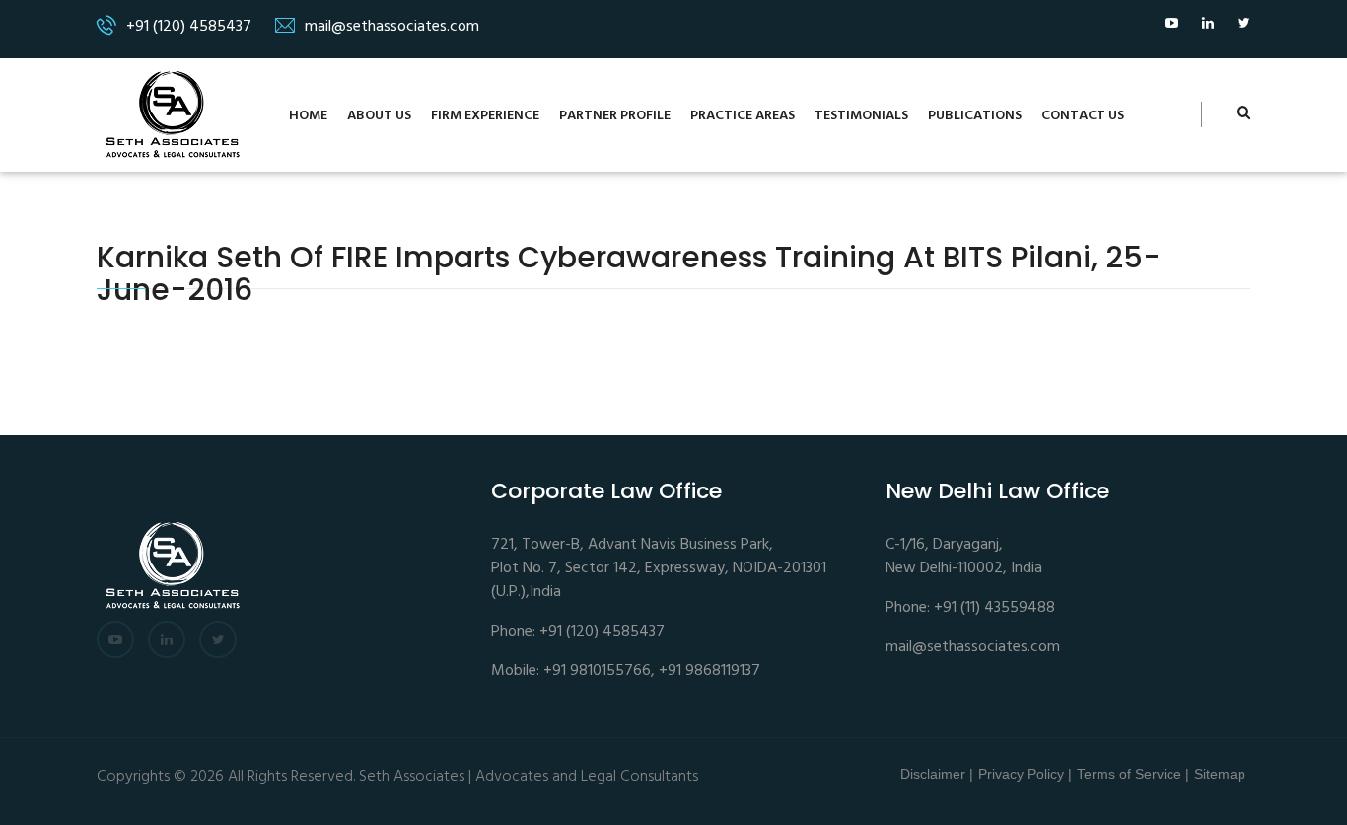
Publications (975, 116)
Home (308, 116)
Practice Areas (742, 116)
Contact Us (1082, 116)
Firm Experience (485, 116)
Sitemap (1219, 774)
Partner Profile (615, 116)
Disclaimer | (936, 774)
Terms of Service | (1133, 774)
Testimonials (861, 116)
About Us (379, 116)
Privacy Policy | (1025, 774)
